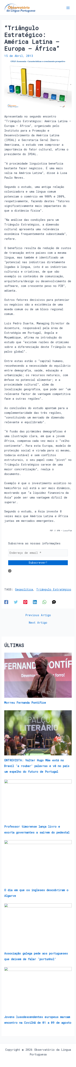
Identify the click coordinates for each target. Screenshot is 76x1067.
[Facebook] (6, 602)
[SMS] (54, 602)
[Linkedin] (35, 602)
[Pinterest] (25, 602)
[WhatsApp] (44, 602)
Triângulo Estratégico (53, 589)
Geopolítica (24, 589)
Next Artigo (38, 622)
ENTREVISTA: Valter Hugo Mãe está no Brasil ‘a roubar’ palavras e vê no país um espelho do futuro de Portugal (36, 765)
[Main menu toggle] (68, 8)
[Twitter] (16, 602)
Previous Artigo (38, 615)
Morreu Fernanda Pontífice (25, 702)
